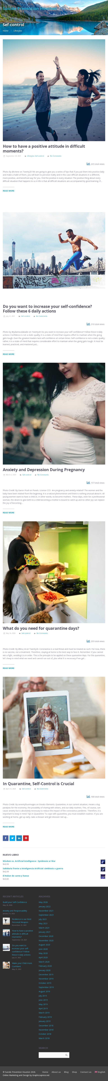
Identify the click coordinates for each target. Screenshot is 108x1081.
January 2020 (44, 970)
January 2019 (44, 1021)
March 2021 (44, 927)
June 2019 (43, 1000)
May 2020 (43, 953)
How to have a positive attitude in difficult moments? (44, 149)
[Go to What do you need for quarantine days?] (54, 572)
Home (5, 30)
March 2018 (44, 1038)
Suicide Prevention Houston (30, 8)
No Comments (55, 156)
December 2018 (46, 1025)
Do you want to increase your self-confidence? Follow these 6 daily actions (47, 309)
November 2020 (46, 940)
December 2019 (46, 974)
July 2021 (43, 919)
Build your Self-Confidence (15, 902)
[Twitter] (12, 838)
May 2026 (43, 902)
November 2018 (46, 1029)
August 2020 (44, 944)
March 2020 (44, 961)
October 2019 (45, 983)
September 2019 (46, 987)
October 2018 (45, 1034)
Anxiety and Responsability (15, 910)
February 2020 (45, 966)
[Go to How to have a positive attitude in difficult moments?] (54, 90)
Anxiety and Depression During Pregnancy (44, 469)
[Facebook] (5, 838)
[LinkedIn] (19, 838)
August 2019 (44, 991)
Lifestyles (17, 30)
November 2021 (46, 910)
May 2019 (43, 1004)
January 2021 (44, 932)
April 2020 (43, 957)
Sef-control (39, 156)
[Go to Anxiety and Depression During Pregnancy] (54, 414)
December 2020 (46, 936)
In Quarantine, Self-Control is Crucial (38, 783)
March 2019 (44, 1012)
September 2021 (46, 915)
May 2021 (43, 923)
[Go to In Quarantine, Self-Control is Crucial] (54, 728)
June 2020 (43, 949)
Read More (8, 190)
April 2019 (43, 1008)
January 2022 (44, 906)
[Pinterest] (26, 838)
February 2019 (45, 1017)
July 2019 (43, 995)
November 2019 (46, 978)
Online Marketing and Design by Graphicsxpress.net (26, 1075)
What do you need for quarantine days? (41, 628)
